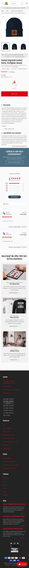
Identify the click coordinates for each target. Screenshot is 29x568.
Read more (15, 66)
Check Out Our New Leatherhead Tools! (13, 528)
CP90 (15, 68)
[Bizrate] (27, 567)
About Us (5, 478)
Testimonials (6, 495)
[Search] (22, 3)
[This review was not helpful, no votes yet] (25, 227)
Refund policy (8, 564)
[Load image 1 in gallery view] (5, 47)
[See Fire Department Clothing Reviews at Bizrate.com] (14, 552)
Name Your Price (14, 317)
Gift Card (5, 485)
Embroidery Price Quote (8, 435)
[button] (1, 3)
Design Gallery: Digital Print (9, 461)
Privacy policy (15, 564)
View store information (20, 56)
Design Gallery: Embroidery (9, 468)
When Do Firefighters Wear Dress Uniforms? (14, 504)
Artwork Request (13, 292)
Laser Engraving (23, 68)
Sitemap (5, 491)
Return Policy (6, 445)
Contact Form (13, 359)
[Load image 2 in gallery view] (14, 47)
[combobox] (17, 3)
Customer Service (14, 351)
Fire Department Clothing (12, 563)
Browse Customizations (14, 162)
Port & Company (6, 68)
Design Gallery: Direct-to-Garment (11, 465)
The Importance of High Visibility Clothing (14, 516)
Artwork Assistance (7, 428)
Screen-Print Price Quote (9, 438)
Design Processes (7, 458)
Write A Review (14, 197)
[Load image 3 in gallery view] (23, 47)
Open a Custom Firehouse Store (10, 441)
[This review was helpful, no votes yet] (22, 227)
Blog (4, 481)
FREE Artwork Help (14, 284)
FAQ (4, 424)
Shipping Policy (6, 448)
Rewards (5, 488)
